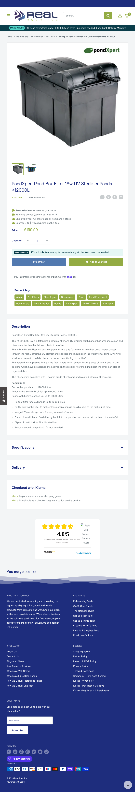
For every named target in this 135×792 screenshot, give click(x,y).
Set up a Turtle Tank (84, 620)
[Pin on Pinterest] (108, 197)
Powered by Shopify (16, 782)
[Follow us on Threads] (21, 751)
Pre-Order (39, 261)
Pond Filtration (36, 36)
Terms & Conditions (83, 671)
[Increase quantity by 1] (47, 240)
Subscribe (17, 730)
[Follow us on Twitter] (15, 751)
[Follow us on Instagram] (27, 751)
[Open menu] (8, 15)
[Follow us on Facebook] (9, 751)
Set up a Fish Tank (83, 615)
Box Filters (50, 36)
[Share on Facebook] (102, 197)
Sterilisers (108, 303)
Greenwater (67, 297)
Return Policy (80, 656)
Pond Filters (22, 303)
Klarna (15, 496)
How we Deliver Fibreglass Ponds (24, 680)
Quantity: (17, 240)
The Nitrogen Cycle (83, 610)
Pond (81, 297)
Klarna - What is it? (83, 680)
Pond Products (21, 36)
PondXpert (18, 197)
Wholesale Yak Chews (18, 671)
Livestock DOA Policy (84, 661)
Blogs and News (15, 661)
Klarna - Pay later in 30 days (88, 685)
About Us (12, 651)
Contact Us (13, 656)
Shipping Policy (81, 651)
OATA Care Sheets (83, 606)
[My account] (120, 15)
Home (9, 36)
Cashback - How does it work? (89, 676)
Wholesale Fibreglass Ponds (22, 676)
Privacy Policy (80, 666)
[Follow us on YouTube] (40, 751)
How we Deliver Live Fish (20, 685)
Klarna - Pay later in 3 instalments (91, 690)
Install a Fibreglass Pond (86, 630)
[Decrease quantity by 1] (27, 240)
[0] (127, 16)
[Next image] (117, 102)
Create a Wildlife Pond (85, 625)
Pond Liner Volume (83, 635)
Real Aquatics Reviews (19, 666)
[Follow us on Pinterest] (34, 751)
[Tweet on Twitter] (114, 197)
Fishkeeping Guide (83, 601)
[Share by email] (121, 197)
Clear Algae (50, 297)
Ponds (57, 303)
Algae (19, 297)
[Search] (108, 15)
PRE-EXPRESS (90, 303)
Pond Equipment (98, 297)
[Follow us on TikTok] (46, 751)
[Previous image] (17, 102)
